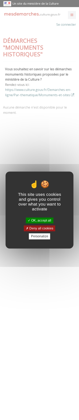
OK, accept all (40, 220)
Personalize (39, 236)
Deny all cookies (41, 228)
